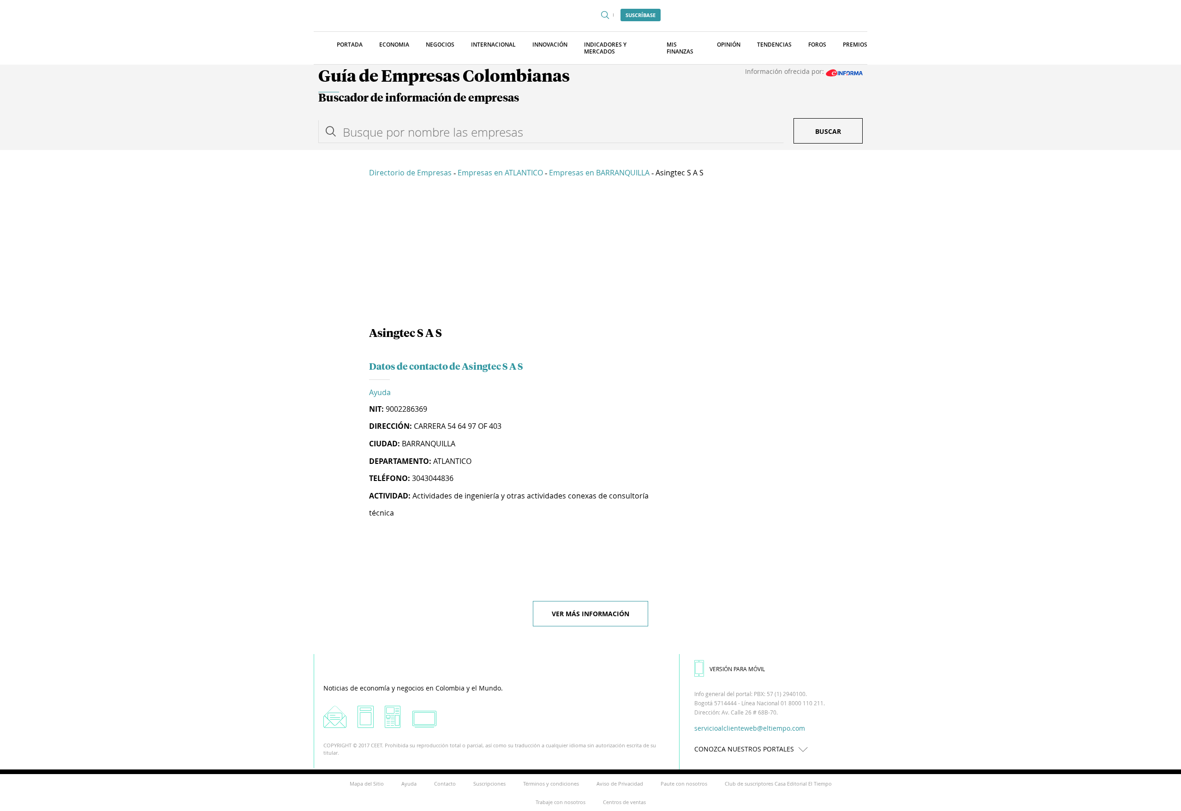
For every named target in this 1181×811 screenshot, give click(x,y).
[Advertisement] (590, 253)
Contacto (445, 783)
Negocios (440, 44)
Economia (394, 44)
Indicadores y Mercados (605, 48)
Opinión (728, 44)
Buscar (828, 131)
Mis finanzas (680, 48)
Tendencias (774, 44)
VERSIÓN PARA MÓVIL (737, 669)
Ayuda (380, 392)
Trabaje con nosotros (560, 802)
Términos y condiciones (551, 783)
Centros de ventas (624, 802)
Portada (350, 44)
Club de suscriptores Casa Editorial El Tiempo (778, 783)
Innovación (549, 44)
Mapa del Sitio (367, 783)
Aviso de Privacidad (619, 783)
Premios (855, 44)
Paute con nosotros (684, 783)
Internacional (493, 44)
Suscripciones (489, 783)
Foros (817, 44)
